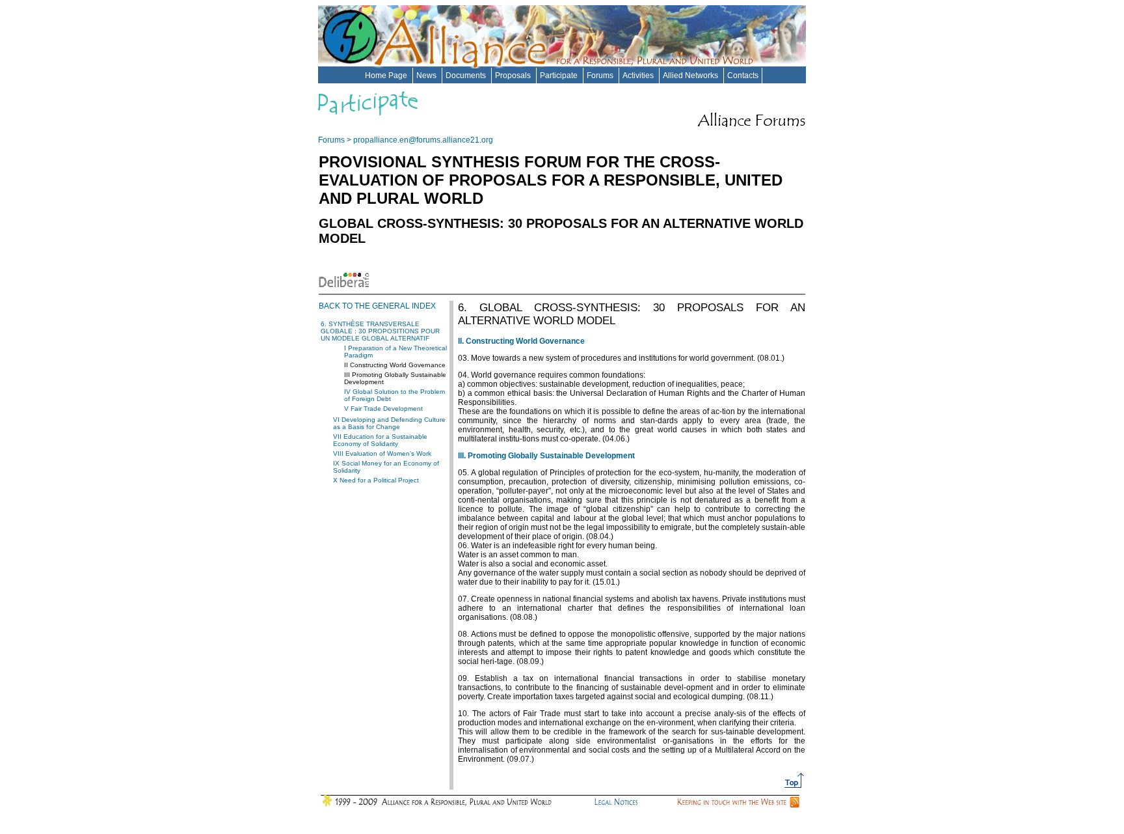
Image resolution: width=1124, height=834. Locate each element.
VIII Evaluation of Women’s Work (382, 453)
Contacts (742, 75)
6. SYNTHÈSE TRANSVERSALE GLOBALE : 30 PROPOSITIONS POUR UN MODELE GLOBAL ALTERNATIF (380, 331)
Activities (639, 75)
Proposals (514, 75)
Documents (467, 75)
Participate (560, 75)
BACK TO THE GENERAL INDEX (377, 306)
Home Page (387, 75)
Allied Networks (691, 75)
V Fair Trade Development (383, 408)
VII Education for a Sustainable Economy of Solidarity (380, 440)
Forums (601, 75)
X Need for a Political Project (376, 480)
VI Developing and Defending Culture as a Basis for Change (389, 423)
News (427, 75)
